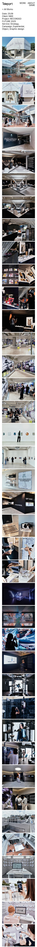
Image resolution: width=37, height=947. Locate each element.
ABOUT (31, 3)
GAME (32, 5)
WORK (23, 3)
